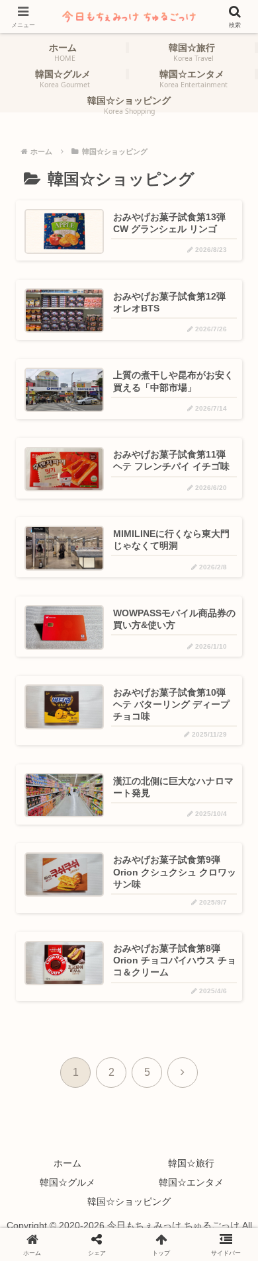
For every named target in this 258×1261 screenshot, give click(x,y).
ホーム (67, 1163)
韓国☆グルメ (67, 1182)
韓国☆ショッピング (129, 1201)
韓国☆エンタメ (191, 1182)
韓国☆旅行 (191, 1163)
